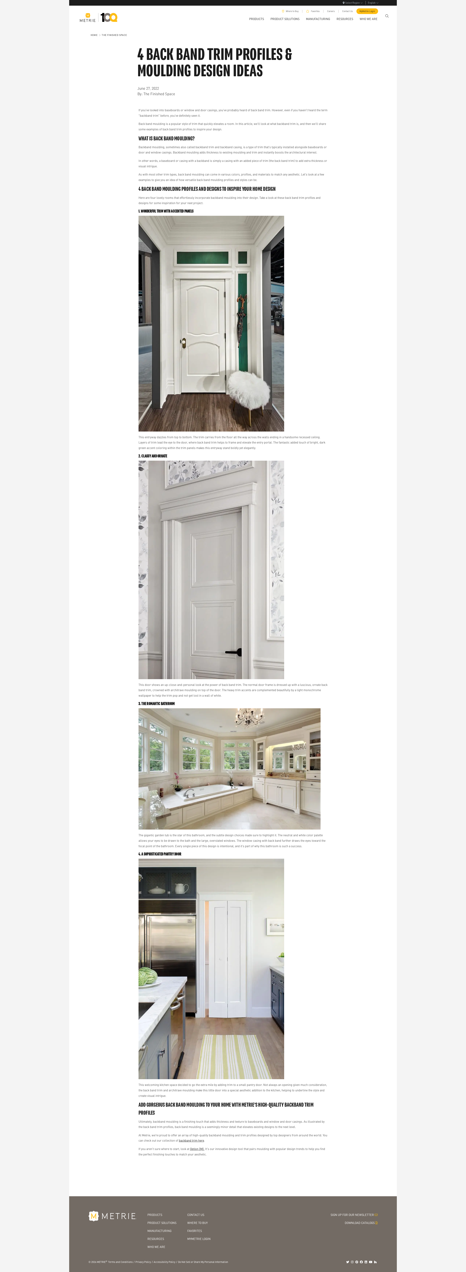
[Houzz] (375, 1262)
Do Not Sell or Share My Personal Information (203, 1261)
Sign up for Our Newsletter (352, 1215)
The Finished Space (114, 35)
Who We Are (156, 1247)
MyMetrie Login (367, 11)
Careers (331, 11)
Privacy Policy (143, 1261)
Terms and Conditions (120, 1261)
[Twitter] (347, 1262)
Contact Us (347, 11)
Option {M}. (197, 1149)
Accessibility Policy (164, 1261)
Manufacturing (159, 1231)
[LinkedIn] (366, 1262)
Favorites (315, 11)
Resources (155, 1239)
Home (94, 35)
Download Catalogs (360, 1223)
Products (154, 1215)
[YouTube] (370, 1262)
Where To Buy (197, 1223)
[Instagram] (352, 1262)
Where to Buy (292, 11)
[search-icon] (387, 16)
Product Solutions (161, 1223)
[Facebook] (361, 1262)
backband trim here (191, 1140)
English (372, 2)
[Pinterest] (356, 1262)
